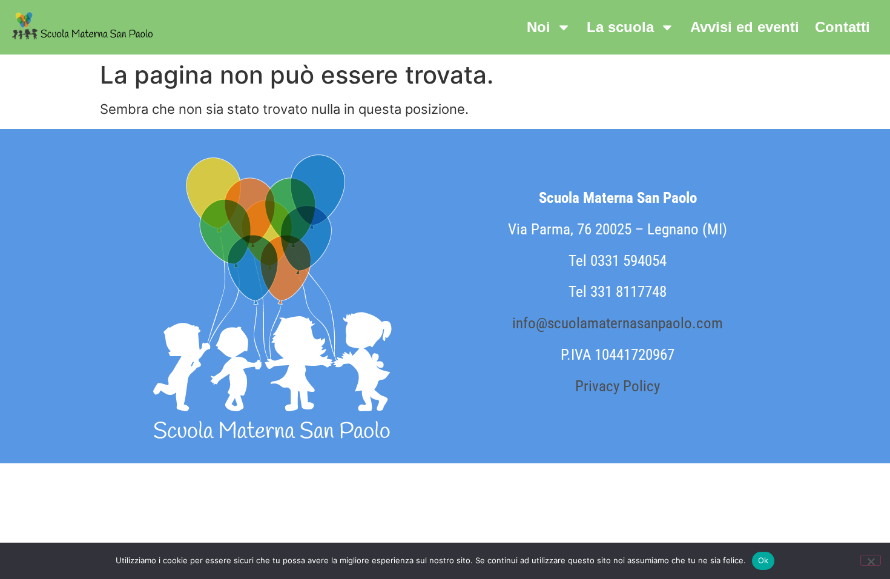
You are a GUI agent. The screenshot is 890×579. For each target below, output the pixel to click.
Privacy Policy (617, 386)
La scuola (620, 27)
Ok (763, 560)
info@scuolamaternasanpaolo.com (617, 323)
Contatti (842, 27)
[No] (870, 560)
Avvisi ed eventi (744, 27)
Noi (538, 27)
